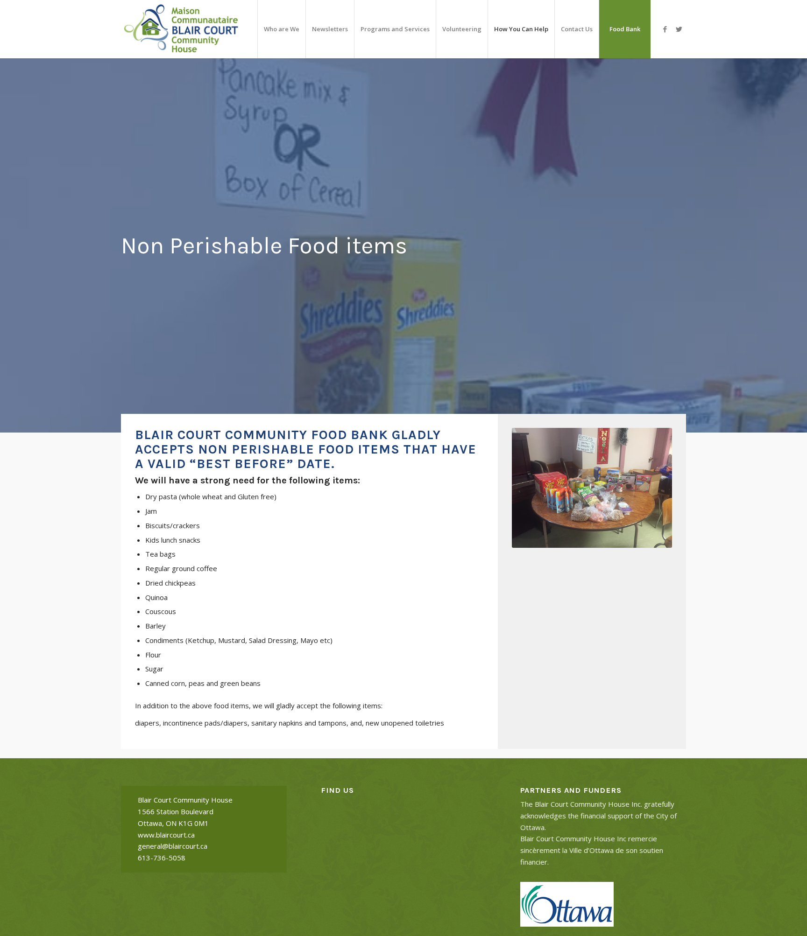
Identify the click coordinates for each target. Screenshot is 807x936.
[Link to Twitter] (679, 29)
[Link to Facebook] (665, 29)
